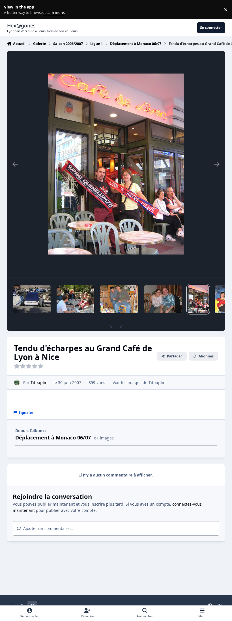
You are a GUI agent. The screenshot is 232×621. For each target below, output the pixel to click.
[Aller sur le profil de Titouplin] (17, 382)
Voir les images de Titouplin (139, 382)
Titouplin (39, 382)
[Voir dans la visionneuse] (116, 164)
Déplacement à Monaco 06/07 (53, 437)
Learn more (11, 9)
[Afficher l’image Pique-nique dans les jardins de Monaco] (75, 299)
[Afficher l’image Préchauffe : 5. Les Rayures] (163, 299)
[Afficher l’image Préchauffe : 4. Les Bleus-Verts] (119, 299)
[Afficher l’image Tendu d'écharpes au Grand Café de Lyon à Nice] (198, 299)
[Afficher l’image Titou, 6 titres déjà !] (32, 299)
